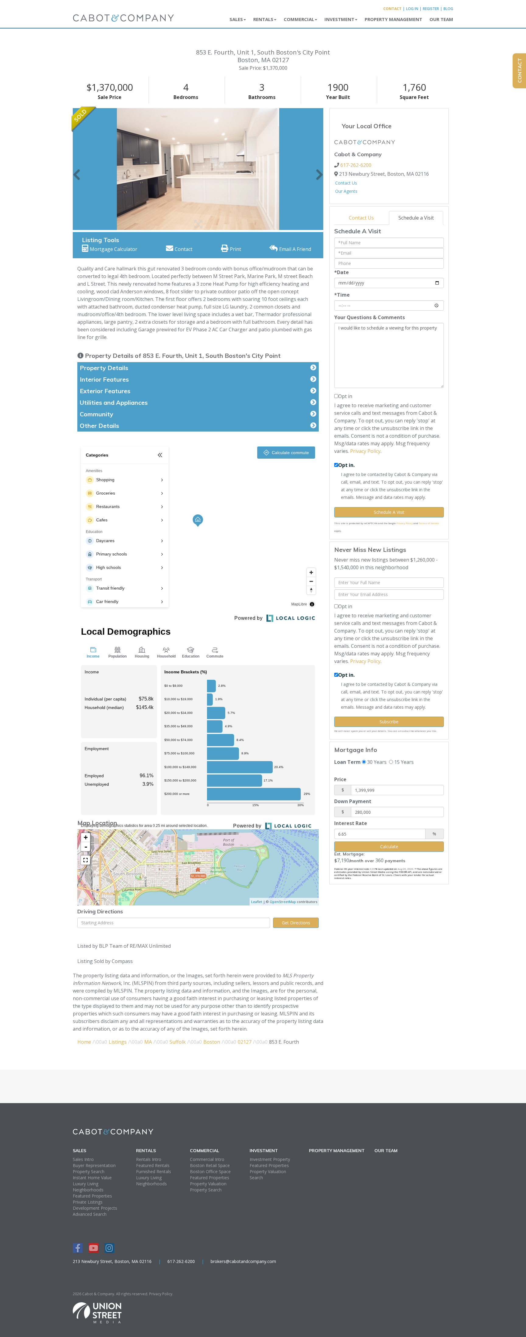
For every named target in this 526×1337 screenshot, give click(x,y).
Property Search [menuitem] (88, 1171)
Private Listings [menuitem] (88, 1202)
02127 (244, 1042)
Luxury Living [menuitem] (85, 1184)
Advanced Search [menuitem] (90, 1214)
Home (84, 1042)
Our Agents (346, 191)
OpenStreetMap (283, 901)
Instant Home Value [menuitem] (92, 1177)
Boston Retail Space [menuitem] (210, 1165)
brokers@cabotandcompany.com (243, 1261)
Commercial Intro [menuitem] (207, 1159)
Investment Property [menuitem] (270, 1159)
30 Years (376, 762)
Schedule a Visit (416, 217)
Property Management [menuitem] (393, 19)
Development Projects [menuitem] (95, 1208)
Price (340, 779)
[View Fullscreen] (85, 860)
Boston (211, 1042)
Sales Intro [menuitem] (83, 1159)
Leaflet (256, 901)
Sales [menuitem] (236, 19)
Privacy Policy (365, 451)
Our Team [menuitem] (441, 19)
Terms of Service (429, 523)
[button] (76, 169)
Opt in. (346, 465)
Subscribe (389, 722)
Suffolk (178, 1042)
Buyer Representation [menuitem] (94, 1165)
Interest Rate (350, 823)
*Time (342, 294)
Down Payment (352, 801)
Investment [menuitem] (339, 19)
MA (148, 1042)
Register (431, 8)
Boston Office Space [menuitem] (210, 1171)
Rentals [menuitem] (263, 19)
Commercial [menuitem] (299, 19)
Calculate (389, 846)
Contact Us (346, 183)
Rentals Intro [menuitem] (148, 1159)
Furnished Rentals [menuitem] (153, 1171)
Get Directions (296, 923)
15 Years (403, 762)
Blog (448, 8)
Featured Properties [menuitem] (92, 1196)
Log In (412, 8)
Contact (392, 8)
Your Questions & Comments (369, 317)
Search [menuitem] (256, 1177)
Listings (118, 1042)
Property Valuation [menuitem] (208, 1184)
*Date (341, 272)
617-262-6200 (355, 165)
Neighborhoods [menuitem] (88, 1190)
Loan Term (347, 762)
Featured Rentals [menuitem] (153, 1165)
